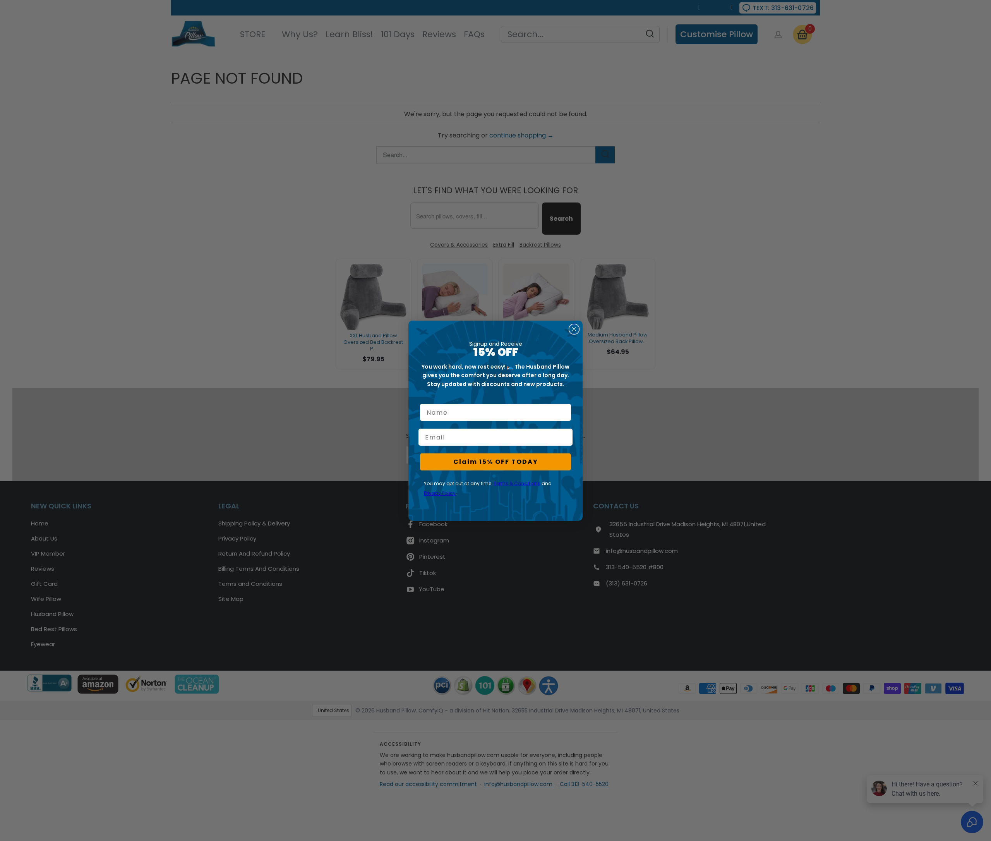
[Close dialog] (574, 329)
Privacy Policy (440, 493)
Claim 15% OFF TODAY (495, 461)
